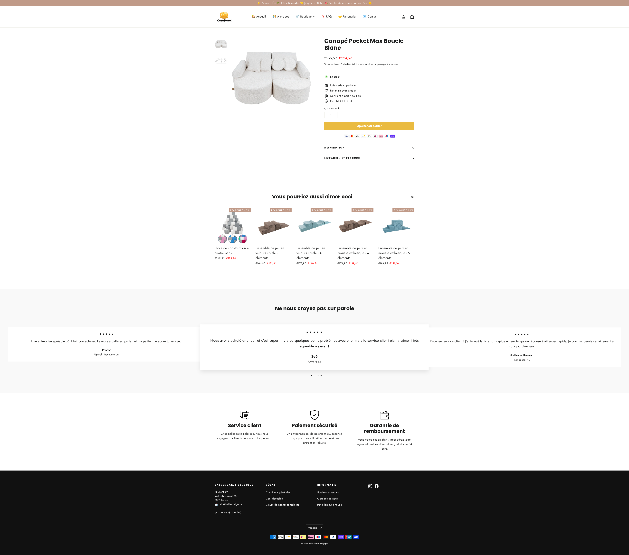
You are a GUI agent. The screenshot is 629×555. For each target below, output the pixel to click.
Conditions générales (278, 492)
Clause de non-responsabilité (282, 505)
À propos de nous (327, 498)
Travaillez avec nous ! (329, 505)
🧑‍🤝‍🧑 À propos (281, 16)
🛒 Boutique (304, 16)
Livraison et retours (342, 158)
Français (312, 528)
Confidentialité (274, 498)
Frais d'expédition (350, 64)
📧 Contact (370, 16)
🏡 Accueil (259, 16)
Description (334, 147)
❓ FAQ (327, 16)
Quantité (332, 108)
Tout (412, 197)
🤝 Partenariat (347, 16)
